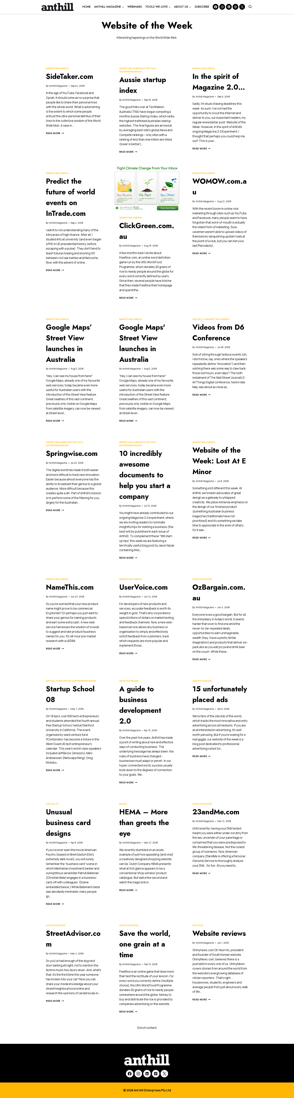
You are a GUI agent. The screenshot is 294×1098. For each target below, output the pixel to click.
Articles (197, 925)
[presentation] (147, 188)
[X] (164, 1073)
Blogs (123, 803)
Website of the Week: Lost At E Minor (219, 461)
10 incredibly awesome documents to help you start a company (144, 475)
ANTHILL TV (198, 319)
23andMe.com (215, 812)
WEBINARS (134, 7)
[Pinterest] (235, 7)
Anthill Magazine (58, 85)
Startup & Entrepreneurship (78, 680)
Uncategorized (202, 579)
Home (86, 7)
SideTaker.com (69, 76)
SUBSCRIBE (202, 7)
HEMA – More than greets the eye (144, 823)
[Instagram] (222, 7)
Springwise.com (72, 453)
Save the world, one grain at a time (145, 944)
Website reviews (219, 933)
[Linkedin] (229, 7)
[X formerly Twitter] (242, 7)
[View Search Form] (250, 6)
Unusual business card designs (68, 823)
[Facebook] (215, 7)
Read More (55, 133)
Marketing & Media (57, 68)
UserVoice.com (143, 587)
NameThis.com (70, 587)
